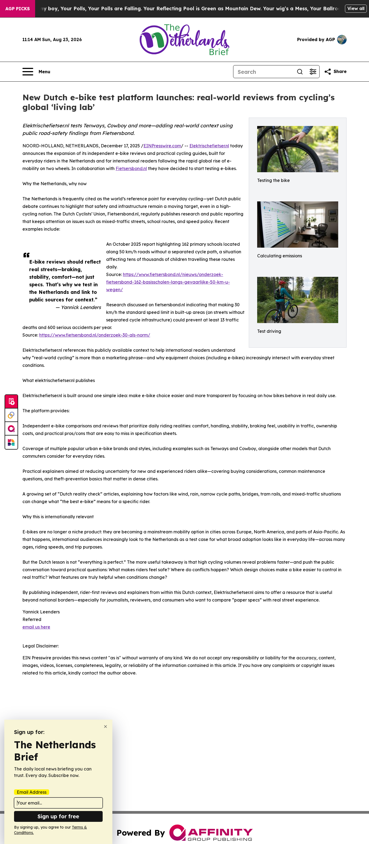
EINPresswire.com (162, 145)
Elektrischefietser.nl (209, 145)
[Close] (105, 726)
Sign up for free (58, 816)
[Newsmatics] (11, 442)
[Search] (299, 71)
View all (355, 8)
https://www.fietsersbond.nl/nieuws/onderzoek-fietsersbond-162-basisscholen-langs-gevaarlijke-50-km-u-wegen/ (168, 282)
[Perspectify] (11, 415)
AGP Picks (17, 8)
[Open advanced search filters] (312, 71)
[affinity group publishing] (11, 429)
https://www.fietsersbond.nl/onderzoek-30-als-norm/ (94, 335)
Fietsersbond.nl (131, 168)
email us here (36, 627)
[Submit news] (11, 401)
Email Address (31, 792)
